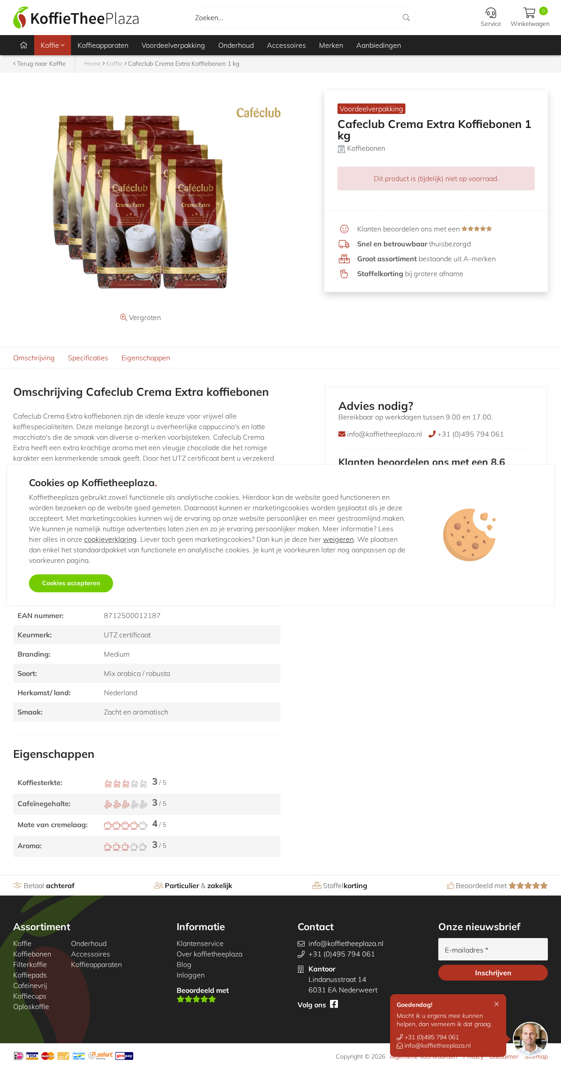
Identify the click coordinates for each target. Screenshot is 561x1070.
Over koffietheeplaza (209, 953)
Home (92, 64)
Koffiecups (29, 996)
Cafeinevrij (30, 985)
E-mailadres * (466, 949)
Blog (184, 964)
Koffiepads (30, 974)
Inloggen (191, 974)
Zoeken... (209, 17)
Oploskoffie (31, 1006)
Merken (331, 45)
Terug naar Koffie (40, 64)
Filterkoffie (30, 964)
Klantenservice (200, 943)
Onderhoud (236, 45)
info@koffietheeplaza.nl (437, 1045)
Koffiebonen (366, 148)
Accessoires (286, 45)
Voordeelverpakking (173, 45)
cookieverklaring (110, 539)
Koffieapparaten (103, 45)
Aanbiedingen (378, 45)
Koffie (51, 45)
